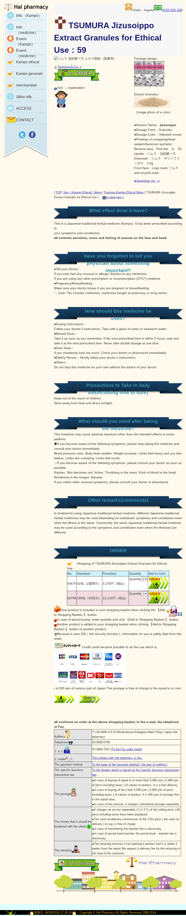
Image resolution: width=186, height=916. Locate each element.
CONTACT (25, 120)
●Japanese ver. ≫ (147, 181)
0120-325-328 (172, 10)
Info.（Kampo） (29, 16)
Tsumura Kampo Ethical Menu (124, 192)
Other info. (24, 97)
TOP (59, 192)
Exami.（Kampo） (25, 40)
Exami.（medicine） (27, 51)
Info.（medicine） (27, 28)
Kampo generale (29, 74)
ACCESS (24, 108)
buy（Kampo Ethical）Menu (82, 192)
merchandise (26, 85)
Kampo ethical (27, 62)
